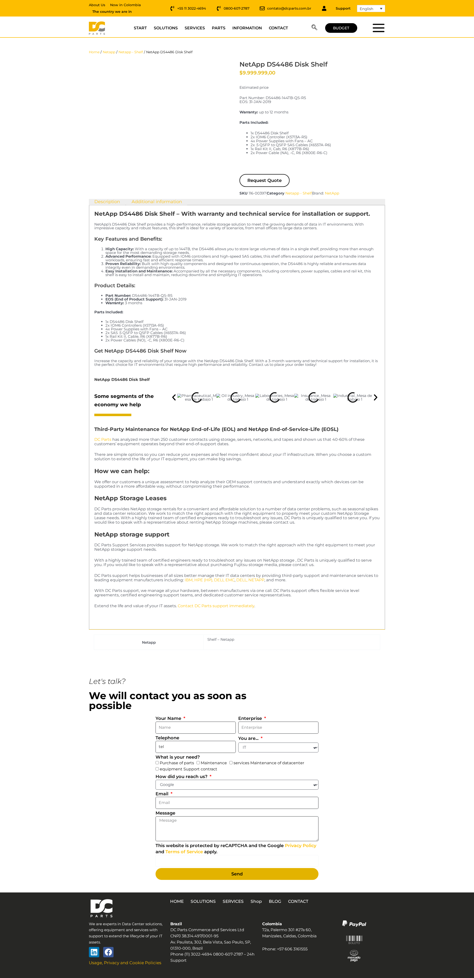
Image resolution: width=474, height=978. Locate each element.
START (140, 28)
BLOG (275, 901)
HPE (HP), (203, 580)
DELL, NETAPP (250, 580)
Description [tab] (107, 201)
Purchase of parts (177, 763)
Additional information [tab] (157, 201)
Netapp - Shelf (130, 52)
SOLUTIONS (166, 28)
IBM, (189, 580)
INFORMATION (247, 28)
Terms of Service (184, 851)
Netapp (109, 52)
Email (163, 794)
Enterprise (250, 718)
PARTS (218, 28)
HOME (177, 901)
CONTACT (278, 28)
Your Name (169, 718)
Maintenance (214, 763)
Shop (256, 901)
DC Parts (102, 439)
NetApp (332, 193)
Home (94, 52)
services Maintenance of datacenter (269, 763)
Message (165, 813)
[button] (314, 28)
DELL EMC (224, 580)
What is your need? (178, 757)
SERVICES (195, 28)
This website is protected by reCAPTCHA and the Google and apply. (236, 848)
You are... (249, 738)
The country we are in (112, 11)
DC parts (378, 27)
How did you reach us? (182, 776)
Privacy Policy (300, 845)
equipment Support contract (188, 769)
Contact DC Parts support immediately (216, 606)
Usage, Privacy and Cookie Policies (125, 962)
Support (343, 8)
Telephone (167, 738)
